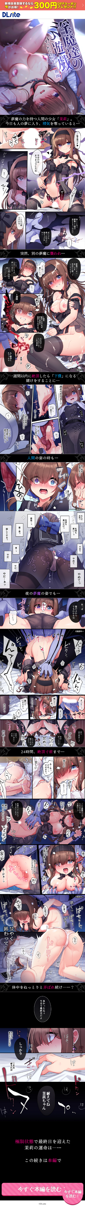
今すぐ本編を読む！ (42, 1189)
